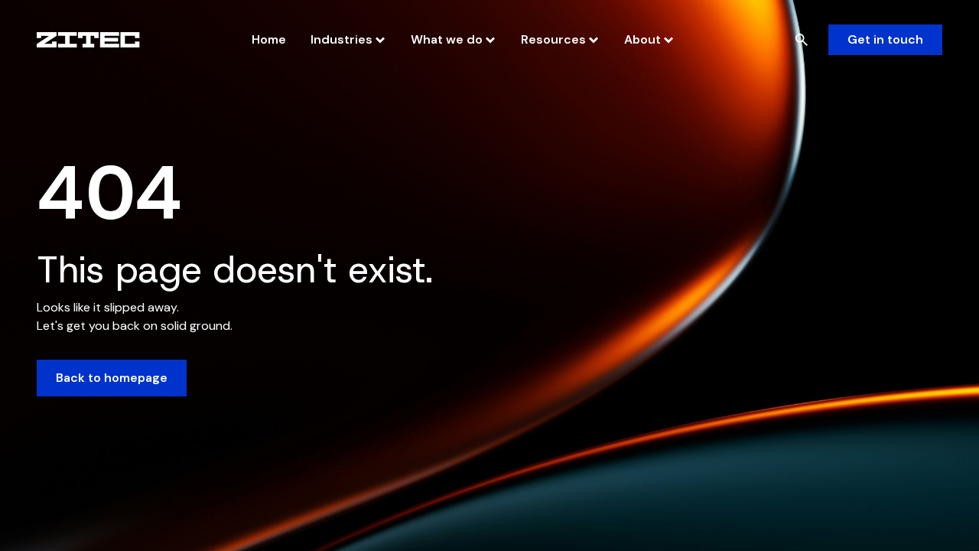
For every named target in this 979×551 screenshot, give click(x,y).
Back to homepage (112, 378)
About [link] (642, 39)
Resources (553, 39)
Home (269, 39)
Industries (341, 39)
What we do (447, 39)
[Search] (801, 40)
